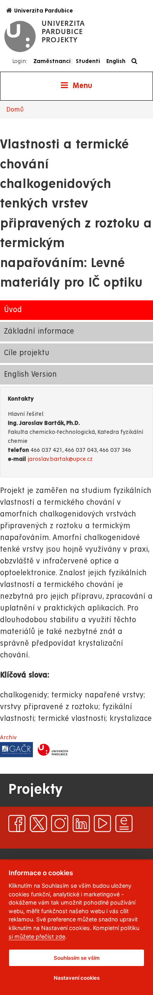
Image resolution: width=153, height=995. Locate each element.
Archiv (8, 737)
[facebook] (17, 823)
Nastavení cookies (77, 978)
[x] (38, 823)
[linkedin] (81, 823)
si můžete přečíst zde (37, 936)
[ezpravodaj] (124, 823)
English (116, 61)
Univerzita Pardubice (43, 10)
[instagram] (59, 823)
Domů (15, 109)
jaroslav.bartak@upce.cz (60, 459)
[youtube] (102, 823)
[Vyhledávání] (136, 61)
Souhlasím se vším (77, 958)
